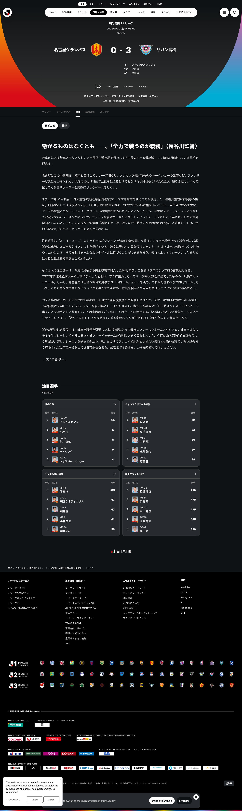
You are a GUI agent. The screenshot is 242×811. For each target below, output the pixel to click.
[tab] (46, 112)
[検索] (234, 12)
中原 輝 (135, 68)
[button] (224, 12)
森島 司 (133, 241)
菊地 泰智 (128, 270)
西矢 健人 (157, 318)
